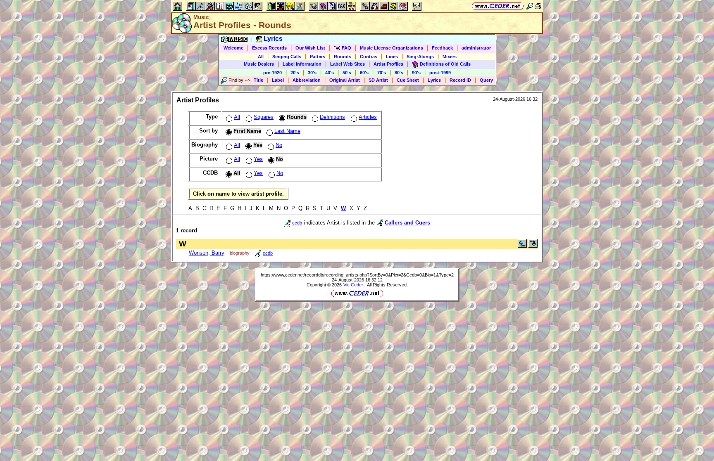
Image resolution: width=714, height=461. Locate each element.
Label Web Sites (347, 63)
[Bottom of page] (533, 246)
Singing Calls (286, 56)
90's (416, 72)
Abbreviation (307, 80)
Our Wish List (310, 47)
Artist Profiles (388, 63)
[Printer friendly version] (538, 6)
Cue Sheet (408, 80)
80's (399, 72)
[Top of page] (522, 246)
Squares (264, 117)
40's (329, 72)
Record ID (460, 80)
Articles (368, 117)
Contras (368, 56)
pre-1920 (272, 72)
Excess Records (269, 47)
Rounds (342, 56)
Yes (258, 159)
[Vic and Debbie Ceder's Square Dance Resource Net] (498, 6)
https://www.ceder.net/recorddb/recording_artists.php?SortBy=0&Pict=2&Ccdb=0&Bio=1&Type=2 (357, 274)
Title (258, 80)
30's (312, 72)
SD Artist (378, 80)
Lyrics (434, 80)
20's (294, 72)
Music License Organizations (391, 47)
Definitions (332, 117)
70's (381, 72)
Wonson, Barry (206, 253)
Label (278, 80)
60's (364, 72)
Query (486, 80)
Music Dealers (259, 63)
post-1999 (440, 72)
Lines (392, 56)
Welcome (233, 47)
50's (347, 72)
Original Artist (344, 80)
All (261, 56)
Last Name (287, 131)
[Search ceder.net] (529, 6)
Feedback (442, 47)
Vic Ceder (353, 284)
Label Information (302, 63)
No (279, 145)
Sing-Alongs (420, 56)
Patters (317, 56)
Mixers (450, 56)
